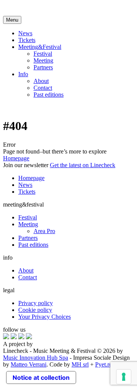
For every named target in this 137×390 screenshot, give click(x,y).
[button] (12, 20)
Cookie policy (35, 310)
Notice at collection (41, 377)
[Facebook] (6, 337)
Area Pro (44, 231)
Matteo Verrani (28, 364)
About (41, 81)
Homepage (16, 158)
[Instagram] (14, 337)
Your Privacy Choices (44, 316)
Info (23, 74)
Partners (43, 67)
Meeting (43, 60)
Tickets (26, 40)
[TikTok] (29, 337)
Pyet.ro (103, 364)
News (25, 33)
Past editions (48, 94)
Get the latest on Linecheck (82, 165)
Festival (42, 53)
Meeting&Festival (39, 47)
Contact (42, 88)
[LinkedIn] (21, 337)
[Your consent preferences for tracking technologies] (123, 377)
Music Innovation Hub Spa (35, 357)
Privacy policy (35, 303)
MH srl (80, 364)
